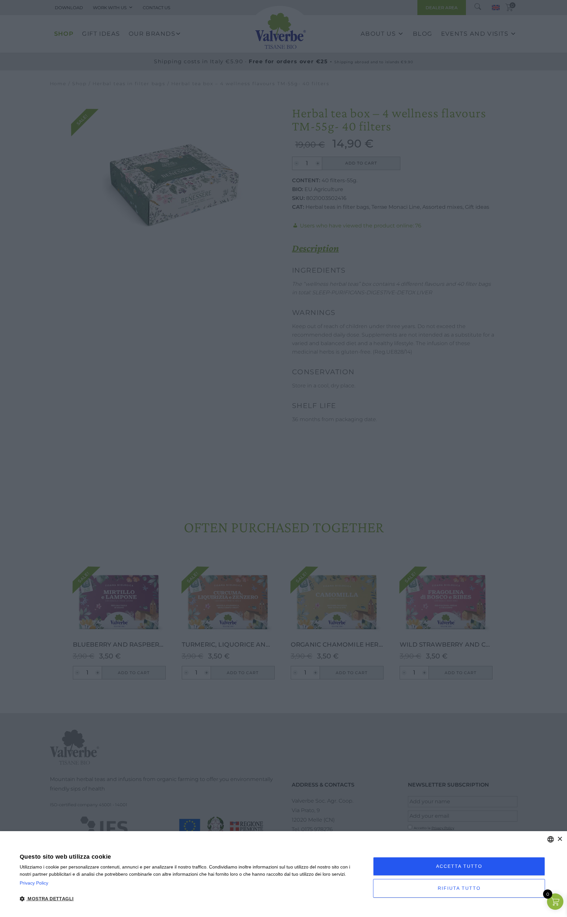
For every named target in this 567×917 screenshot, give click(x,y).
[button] (191, 899)
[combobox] (550, 839)
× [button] (559, 839)
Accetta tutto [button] (459, 866)
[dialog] (283, 874)
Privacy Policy (34, 883)
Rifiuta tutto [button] (459, 888)
